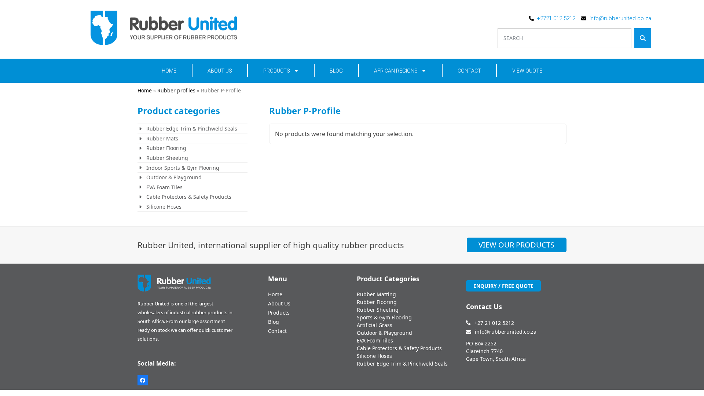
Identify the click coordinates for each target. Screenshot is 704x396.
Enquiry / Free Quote (503, 285)
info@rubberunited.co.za (505, 331)
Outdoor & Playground (174, 177)
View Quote (527, 71)
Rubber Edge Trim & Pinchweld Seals (191, 128)
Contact (469, 71)
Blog (336, 71)
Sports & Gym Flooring (384, 317)
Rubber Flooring (166, 147)
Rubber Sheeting (167, 157)
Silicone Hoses (164, 206)
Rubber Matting (376, 294)
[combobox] (564, 38)
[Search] (642, 38)
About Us (220, 71)
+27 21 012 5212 (494, 322)
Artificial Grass (374, 325)
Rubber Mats (162, 138)
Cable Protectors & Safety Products (188, 196)
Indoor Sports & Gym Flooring (182, 167)
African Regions (396, 71)
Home (169, 71)
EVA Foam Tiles (164, 187)
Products (276, 71)
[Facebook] (143, 380)
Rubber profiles (176, 90)
